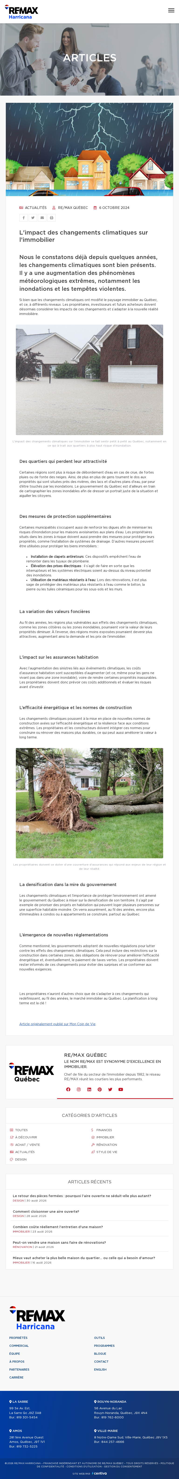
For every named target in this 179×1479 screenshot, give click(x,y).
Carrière (16, 1377)
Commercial (19, 1345)
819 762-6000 (112, 1417)
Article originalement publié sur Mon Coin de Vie (57, 1024)
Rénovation (106, 1144)
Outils (99, 1338)
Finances (104, 1130)
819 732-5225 (27, 1446)
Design (20, 1159)
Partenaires (19, 1369)
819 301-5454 (27, 1417)
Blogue (100, 1353)
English (100, 1369)
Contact (101, 1361)
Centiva (99, 1473)
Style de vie (106, 1152)
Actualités (35, 208)
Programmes (104, 1345)
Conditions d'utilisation (84, 1466)
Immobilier (105, 1137)
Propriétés (18, 1338)
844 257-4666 (112, 1442)
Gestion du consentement (123, 1466)
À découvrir (25, 1137)
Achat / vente (27, 1144)
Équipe (14, 1353)
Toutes (21, 1130)
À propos (16, 1361)
